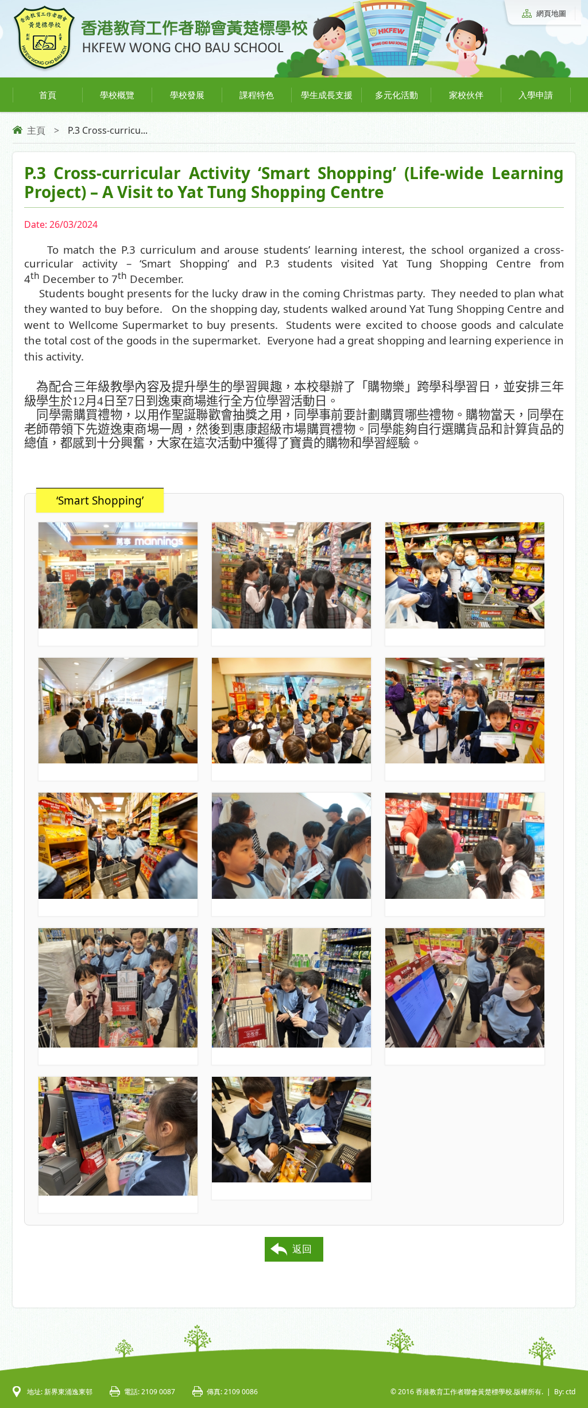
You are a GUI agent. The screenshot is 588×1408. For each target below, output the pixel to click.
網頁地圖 (551, 13)
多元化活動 (396, 94)
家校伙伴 (466, 94)
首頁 (47, 94)
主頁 (36, 130)
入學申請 (536, 94)
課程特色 (256, 94)
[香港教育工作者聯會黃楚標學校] (160, 70)
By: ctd (564, 1392)
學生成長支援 (327, 94)
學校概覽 (117, 94)
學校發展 (187, 94)
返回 (302, 1248)
